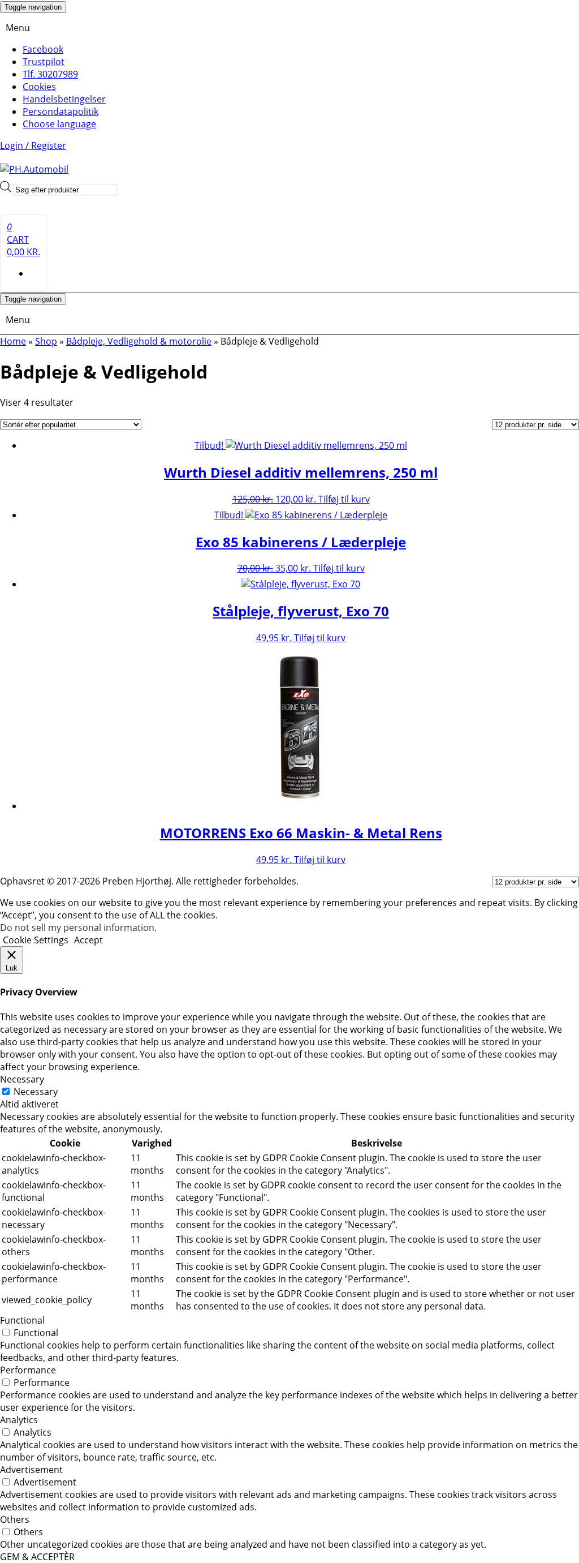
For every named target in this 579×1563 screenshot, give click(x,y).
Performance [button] (28, 1370)
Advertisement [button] (31, 1469)
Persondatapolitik (60, 111)
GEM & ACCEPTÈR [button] (37, 1557)
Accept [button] (88, 940)
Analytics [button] (19, 1420)
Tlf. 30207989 (50, 74)
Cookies (39, 86)
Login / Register (33, 145)
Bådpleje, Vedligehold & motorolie (138, 341)
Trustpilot (43, 61)
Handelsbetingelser (64, 99)
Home (13, 341)
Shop (46, 341)
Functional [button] (22, 1320)
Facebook (43, 49)
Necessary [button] (22, 1079)
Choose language (59, 124)
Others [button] (14, 1519)
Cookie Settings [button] (35, 940)
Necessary (36, 1091)
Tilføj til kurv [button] (344, 499)
